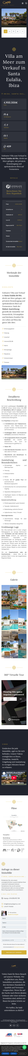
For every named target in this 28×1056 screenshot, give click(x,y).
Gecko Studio (14, 1022)
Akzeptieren (5, 1053)
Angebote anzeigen (13, 914)
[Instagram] (17, 1025)
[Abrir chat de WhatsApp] (24, 1047)
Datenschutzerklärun (5, 1021)
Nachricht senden (14, 952)
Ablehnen (14, 1053)
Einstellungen (22, 1053)
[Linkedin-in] (14, 1025)
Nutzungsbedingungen (19, 947)
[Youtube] (10, 1025)
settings (16, 1050)
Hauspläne (14, 815)
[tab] (5, 31)
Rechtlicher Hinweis (15, 1021)
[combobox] (14, 940)
